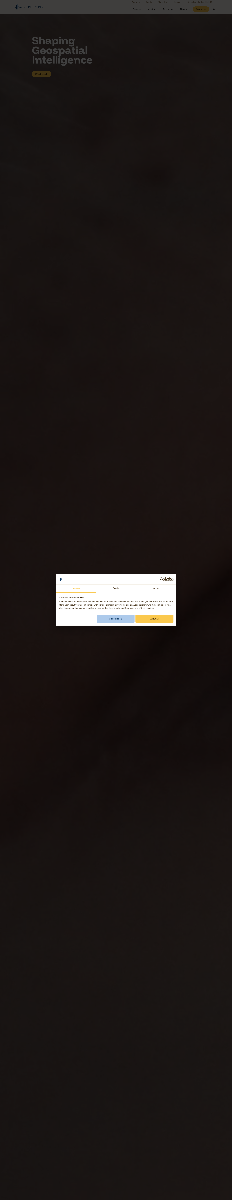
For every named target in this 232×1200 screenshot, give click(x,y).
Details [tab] (116, 588)
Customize (114, 618)
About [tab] (156, 588)
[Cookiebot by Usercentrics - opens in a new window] (161, 579)
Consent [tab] (76, 588)
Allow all (154, 618)
